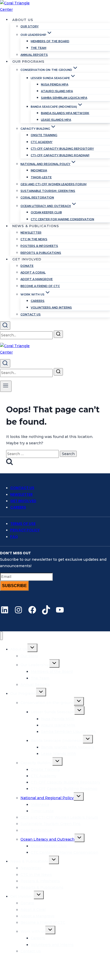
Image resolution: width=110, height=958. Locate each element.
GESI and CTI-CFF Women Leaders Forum (53, 184)
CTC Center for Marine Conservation (62, 219)
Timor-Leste (41, 177)
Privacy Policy (25, 530)
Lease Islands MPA (56, 120)
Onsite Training (44, 135)
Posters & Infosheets (39, 246)
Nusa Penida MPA (54, 84)
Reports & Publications (40, 253)
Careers (38, 301)
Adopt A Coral (33, 272)
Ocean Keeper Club (46, 212)
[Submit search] (58, 334)
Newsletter (30, 232)
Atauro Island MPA (57, 91)
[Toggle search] (5, 325)
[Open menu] (6, 386)
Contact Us (30, 314)
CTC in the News (33, 239)
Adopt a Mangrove (36, 279)
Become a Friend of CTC (40, 286)
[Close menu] (1, 636)
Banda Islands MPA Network (65, 113)
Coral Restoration (37, 197)
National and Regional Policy (47, 798)
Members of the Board (50, 41)
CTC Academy (41, 142)
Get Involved (23, 500)
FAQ (14, 536)
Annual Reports (34, 55)
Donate (27, 266)
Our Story (29, 26)
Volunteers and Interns (51, 307)
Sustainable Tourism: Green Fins (47, 191)
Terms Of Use (23, 523)
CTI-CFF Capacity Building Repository (62, 148)
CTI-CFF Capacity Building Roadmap (60, 155)
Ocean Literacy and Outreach (47, 839)
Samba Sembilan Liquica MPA (64, 98)
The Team (38, 48)
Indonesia (39, 170)
